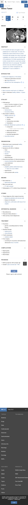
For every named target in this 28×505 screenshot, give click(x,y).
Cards (2, 470)
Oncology (3, 455)
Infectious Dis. (5, 444)
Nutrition (3, 451)
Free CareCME (19, 481)
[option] (16, 35)
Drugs (2, 421)
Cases (3, 477)
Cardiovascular (5, 429)
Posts (2, 489)
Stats (2, 425)
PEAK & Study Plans (20, 470)
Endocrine (3, 432)
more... (3, 459)
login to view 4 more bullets (17, 128)
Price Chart (18, 485)
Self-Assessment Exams (21, 477)
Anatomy (3, 417)
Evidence (3, 485)
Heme (2, 440)
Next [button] (26, 35)
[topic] (16, 214)
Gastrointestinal (5, 436)
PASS (16, 474)
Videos (3, 492)
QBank (3, 474)
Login (24, 1)
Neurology (3, 447)
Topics (3, 481)
